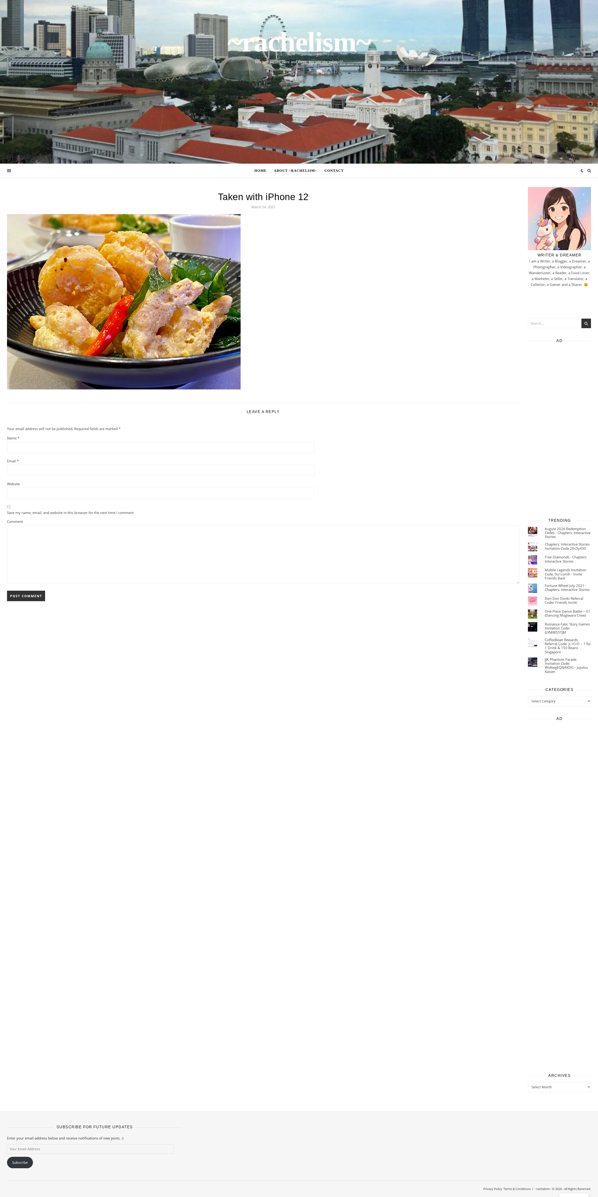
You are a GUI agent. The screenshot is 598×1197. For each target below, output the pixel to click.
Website (13, 484)
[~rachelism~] (299, 82)
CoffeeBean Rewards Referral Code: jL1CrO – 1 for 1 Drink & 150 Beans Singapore (568, 645)
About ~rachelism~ (295, 171)
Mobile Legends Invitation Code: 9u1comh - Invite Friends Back (565, 574)
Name (13, 438)
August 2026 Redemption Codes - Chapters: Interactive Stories (568, 532)
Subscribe (20, 1162)
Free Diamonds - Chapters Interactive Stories (566, 559)
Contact (334, 171)
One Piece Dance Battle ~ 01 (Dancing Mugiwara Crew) (567, 613)
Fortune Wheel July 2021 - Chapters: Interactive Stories (567, 587)
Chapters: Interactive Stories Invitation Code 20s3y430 (567, 546)
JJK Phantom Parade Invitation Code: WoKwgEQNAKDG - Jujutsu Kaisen (566, 665)
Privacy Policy (492, 1189)
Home (260, 171)
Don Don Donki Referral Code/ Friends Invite (564, 600)
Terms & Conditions (517, 1189)
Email (13, 461)
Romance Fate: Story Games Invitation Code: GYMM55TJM (567, 628)
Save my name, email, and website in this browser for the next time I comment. (71, 512)
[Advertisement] (559, 429)
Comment (15, 521)
